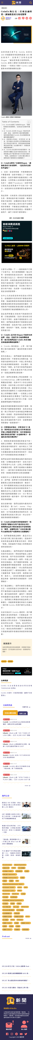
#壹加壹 (17, 913)
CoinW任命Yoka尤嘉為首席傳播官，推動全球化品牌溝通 (16, 723)
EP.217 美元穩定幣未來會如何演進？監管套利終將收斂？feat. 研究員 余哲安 (16, 980)
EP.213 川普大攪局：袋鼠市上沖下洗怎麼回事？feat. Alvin (16, 988)
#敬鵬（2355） (25, 923)
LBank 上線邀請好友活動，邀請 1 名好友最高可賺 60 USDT (16, 745)
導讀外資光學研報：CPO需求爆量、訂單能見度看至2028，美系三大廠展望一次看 (11, 829)
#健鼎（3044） (7, 923)
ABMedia (8, 18)
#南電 (16, 923)
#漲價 (18, 926)
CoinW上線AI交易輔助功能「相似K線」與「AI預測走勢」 (16, 767)
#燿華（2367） (7, 929)
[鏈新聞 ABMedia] (16, 2)
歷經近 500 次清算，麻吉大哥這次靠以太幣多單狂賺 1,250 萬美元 (11, 805)
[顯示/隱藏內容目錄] (28, 122)
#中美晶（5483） (8, 871)
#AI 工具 (16, 907)
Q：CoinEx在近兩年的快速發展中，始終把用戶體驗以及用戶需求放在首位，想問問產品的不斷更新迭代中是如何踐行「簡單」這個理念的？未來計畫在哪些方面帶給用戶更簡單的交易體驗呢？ (17, 154)
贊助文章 (4, 8)
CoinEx (4, 661)
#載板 (4, 881)
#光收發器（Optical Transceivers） (13, 900)
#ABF (13, 868)
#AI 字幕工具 (6, 907)
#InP (25, 887)
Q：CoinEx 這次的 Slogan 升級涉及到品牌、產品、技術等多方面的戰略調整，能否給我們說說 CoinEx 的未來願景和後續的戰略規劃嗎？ (17, 134)
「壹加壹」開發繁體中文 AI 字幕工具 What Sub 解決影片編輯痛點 (11, 841)
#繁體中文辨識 (19, 916)
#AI (17, 881)
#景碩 (4, 926)
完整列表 (25, 707)
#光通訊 (5, 903)
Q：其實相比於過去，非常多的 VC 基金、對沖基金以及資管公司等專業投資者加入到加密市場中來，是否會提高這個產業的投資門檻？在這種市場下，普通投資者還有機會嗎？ (17, 143)
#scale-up (15, 894)
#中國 (23, 894)
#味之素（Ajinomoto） (9, 874)
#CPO (19, 887)
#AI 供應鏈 (22, 868)
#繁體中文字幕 (7, 916)
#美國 (12, 903)
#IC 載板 (5, 920)
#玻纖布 (17, 929)
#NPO (19, 890)
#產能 (22, 877)
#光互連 (5, 897)
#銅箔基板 (25, 929)
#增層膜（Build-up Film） (10, 877)
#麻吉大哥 (6, 868)
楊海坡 (10, 661)
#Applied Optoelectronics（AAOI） (13, 884)
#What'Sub (25, 906)
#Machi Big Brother (20, 865)
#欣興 (11, 926)
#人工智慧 (20, 910)
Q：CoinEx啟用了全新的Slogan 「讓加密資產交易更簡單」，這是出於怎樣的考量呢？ (16, 127)
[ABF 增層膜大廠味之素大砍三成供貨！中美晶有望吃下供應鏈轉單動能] (26, 818)
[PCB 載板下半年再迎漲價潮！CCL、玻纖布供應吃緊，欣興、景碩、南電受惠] (26, 856)
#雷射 (19, 903)
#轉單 (11, 881)
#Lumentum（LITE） (9, 890)
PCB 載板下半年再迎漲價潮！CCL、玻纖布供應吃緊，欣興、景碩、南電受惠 (11, 854)
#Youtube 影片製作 (8, 910)
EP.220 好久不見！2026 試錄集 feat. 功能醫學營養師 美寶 (16, 966)
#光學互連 (14, 897)
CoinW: (6, 722)
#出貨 (26, 871)
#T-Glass (19, 919)
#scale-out (6, 894)
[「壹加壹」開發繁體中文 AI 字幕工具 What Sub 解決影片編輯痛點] (26, 843)
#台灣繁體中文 (7, 913)
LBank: (5, 733)
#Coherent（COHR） (9, 887)
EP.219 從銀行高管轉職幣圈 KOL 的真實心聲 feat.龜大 (16, 973)
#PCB (12, 919)
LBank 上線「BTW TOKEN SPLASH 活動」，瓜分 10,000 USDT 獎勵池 (16, 779)
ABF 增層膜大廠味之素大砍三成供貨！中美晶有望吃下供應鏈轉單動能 (11, 816)
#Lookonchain (7, 865)
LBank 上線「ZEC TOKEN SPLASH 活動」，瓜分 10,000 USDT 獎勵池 (16, 735)
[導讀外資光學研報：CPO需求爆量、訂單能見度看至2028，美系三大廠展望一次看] (26, 830)
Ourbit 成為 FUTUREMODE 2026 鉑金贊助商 (16, 756)
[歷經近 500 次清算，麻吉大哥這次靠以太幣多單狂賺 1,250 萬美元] (26, 806)
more (26, 785)
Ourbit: (6, 755)
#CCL (27, 916)
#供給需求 (19, 871)
